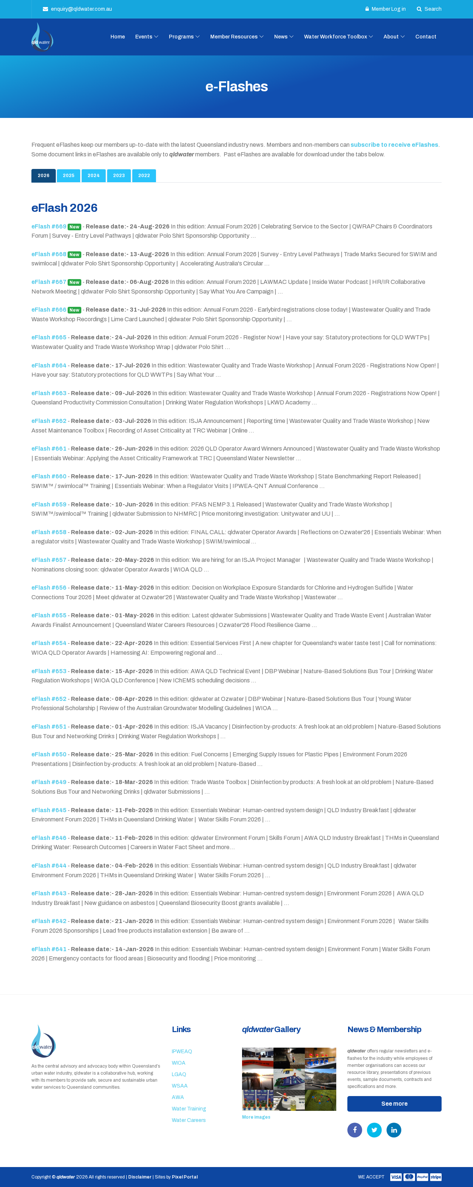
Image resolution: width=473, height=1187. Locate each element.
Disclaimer (140, 1177)
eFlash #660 (49, 476)
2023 (119, 175)
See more (394, 1103)
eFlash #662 (49, 421)
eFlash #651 (49, 726)
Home (117, 37)
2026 (44, 175)
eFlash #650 (49, 754)
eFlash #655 (49, 615)
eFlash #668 (55, 254)
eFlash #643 (49, 893)
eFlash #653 (49, 671)
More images (256, 1117)
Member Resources (234, 37)
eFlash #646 (49, 838)
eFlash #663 (49, 393)
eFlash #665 (49, 337)
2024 (94, 175)
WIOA (179, 1063)
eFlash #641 (49, 949)
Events (143, 37)
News (280, 37)
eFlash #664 (49, 365)
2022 (144, 175)
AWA (178, 1097)
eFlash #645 (49, 810)
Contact (425, 37)
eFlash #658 (49, 532)
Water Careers (189, 1120)
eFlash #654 (49, 643)
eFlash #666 (55, 309)
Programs (181, 37)
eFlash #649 (49, 782)
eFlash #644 (49, 865)
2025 (68, 175)
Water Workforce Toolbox (335, 37)
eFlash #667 (55, 282)
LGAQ (179, 1074)
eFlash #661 (49, 448)
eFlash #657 (49, 560)
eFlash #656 (49, 587)
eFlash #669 (55, 226)
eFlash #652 (49, 699)
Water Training (189, 1109)
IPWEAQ (182, 1051)
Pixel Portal (185, 1177)
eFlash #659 (49, 504)
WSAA (180, 1086)
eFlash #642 (49, 921)
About (391, 37)
